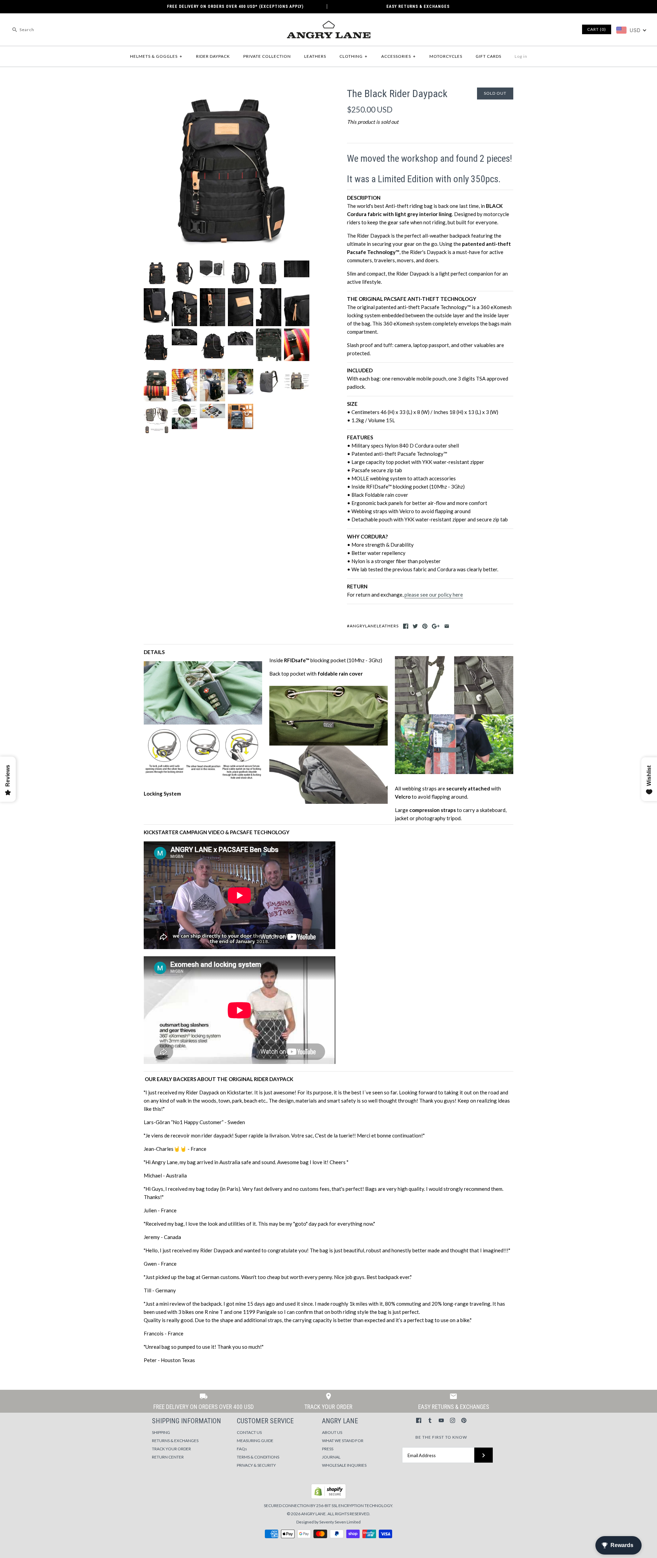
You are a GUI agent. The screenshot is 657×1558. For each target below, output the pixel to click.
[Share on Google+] (436, 626)
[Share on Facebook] (405, 626)
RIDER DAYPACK (213, 56)
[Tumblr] (430, 1420)
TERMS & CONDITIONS (258, 1457)
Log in (521, 56)
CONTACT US (249, 1432)
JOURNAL (331, 1457)
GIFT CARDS (488, 56)
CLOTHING (353, 56)
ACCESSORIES (398, 56)
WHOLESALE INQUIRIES (344, 1465)
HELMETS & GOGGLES (156, 56)
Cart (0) (596, 29)
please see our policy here (433, 594)
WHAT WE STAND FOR (342, 1440)
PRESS (327, 1448)
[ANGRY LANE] (328, 24)
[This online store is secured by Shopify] (328, 1497)
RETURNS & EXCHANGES (175, 1440)
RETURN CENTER (168, 1457)
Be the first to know (441, 1437)
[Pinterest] (463, 1420)
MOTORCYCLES (445, 56)
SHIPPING (161, 1432)
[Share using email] (446, 626)
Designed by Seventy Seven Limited (328, 1521)
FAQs (242, 1448)
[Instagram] (452, 1420)
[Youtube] (441, 1420)
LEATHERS (315, 56)
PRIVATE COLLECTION (267, 56)
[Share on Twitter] (415, 626)
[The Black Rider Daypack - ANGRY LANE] (227, 92)
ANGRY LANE (313, 1513)
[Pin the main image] (424, 626)
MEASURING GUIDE (255, 1440)
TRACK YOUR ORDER (171, 1448)
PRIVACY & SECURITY (256, 1465)
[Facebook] (418, 1420)
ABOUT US (332, 1432)
